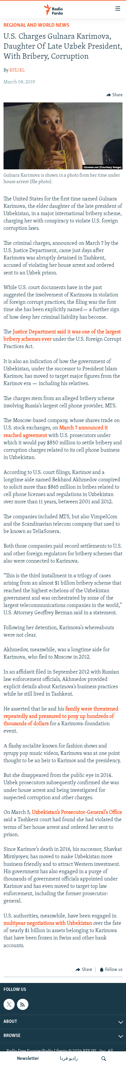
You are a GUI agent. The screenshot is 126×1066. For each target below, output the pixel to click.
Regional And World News (36, 25)
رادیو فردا (69, 1058)
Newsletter (28, 1058)
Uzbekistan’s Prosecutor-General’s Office (77, 812)
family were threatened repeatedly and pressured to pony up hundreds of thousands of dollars (61, 717)
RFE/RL (17, 70)
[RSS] (22, 1004)
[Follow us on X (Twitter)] (9, 1004)
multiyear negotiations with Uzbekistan (48, 923)
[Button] (114, 95)
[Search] (104, 1058)
